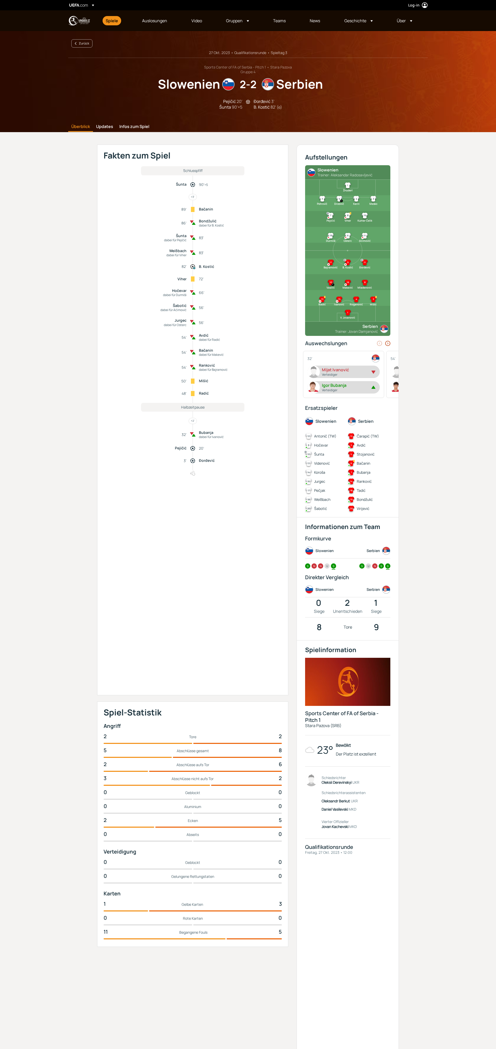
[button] (237, 21)
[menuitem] (117, 21)
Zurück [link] (84, 43)
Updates (104, 126)
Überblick (80, 126)
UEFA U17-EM (79, 21)
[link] (111, 21)
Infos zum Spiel (134, 126)
